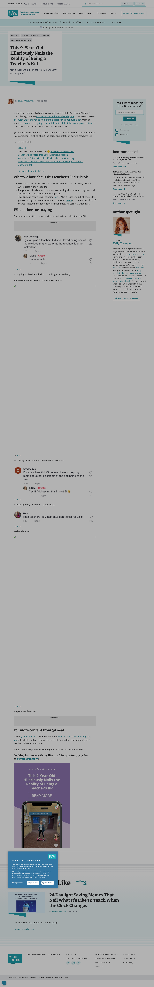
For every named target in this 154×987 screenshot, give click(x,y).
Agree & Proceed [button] (47, 883)
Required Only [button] (33, 883)
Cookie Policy (40, 877)
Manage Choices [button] (17, 883)
